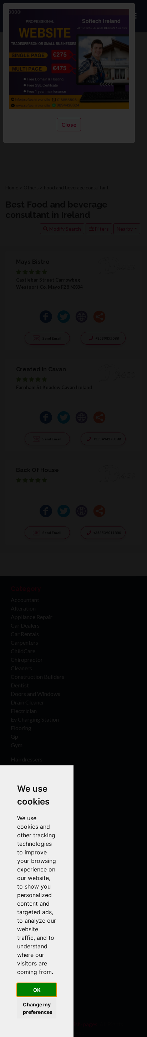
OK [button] (37, 990)
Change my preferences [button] (37, 1008)
